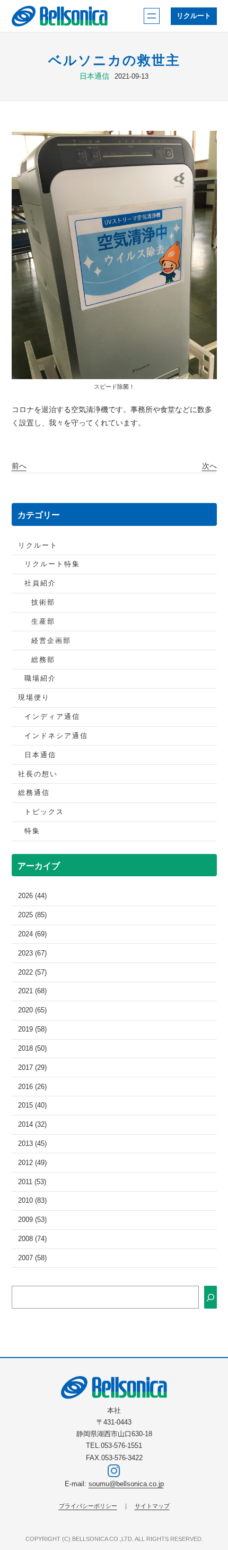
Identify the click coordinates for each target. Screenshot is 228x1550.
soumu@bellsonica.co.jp (126, 1484)
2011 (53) (32, 1182)
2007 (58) (32, 1258)
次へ (209, 466)
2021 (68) (32, 991)
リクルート (194, 16)
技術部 (43, 602)
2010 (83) (32, 1200)
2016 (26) (32, 1087)
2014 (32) (32, 1124)
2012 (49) (32, 1163)
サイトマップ (152, 1506)
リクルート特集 (52, 564)
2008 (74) (32, 1239)
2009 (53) (32, 1220)
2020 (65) (32, 1010)
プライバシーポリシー (88, 1506)
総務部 (43, 660)
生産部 (43, 621)
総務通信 (34, 793)
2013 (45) (32, 1143)
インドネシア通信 (56, 736)
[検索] (210, 1297)
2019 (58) (32, 1029)
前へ (19, 466)
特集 (32, 831)
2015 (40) (32, 1105)
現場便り (34, 697)
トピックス (44, 812)
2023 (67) (32, 953)
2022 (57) (32, 972)
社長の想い (38, 774)
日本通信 (94, 76)
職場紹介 (40, 678)
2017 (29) (32, 1067)
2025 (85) (32, 915)
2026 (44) (32, 896)
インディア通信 (52, 716)
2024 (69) (32, 934)
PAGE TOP (212, 1495)
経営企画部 (51, 640)
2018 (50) (32, 1048)
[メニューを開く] (152, 16)
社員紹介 (40, 583)
